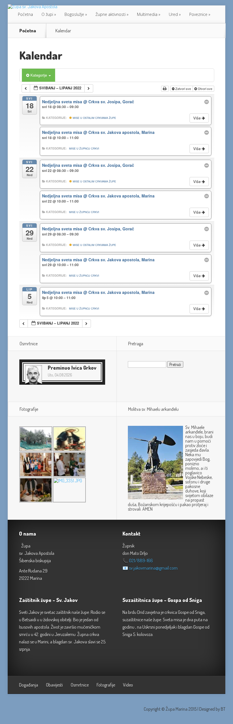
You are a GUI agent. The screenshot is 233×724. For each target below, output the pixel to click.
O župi (47, 14)
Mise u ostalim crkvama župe (94, 118)
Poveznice (198, 14)
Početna (25, 14)
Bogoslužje (74, 14)
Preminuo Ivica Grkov (72, 368)
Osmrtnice (80, 685)
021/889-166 (141, 560)
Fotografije (106, 685)
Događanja (28, 685)
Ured (173, 14)
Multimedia (147, 14)
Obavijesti (54, 685)
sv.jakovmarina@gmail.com (153, 568)
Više (197, 118)
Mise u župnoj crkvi (84, 148)
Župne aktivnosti (110, 14)
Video (128, 685)
